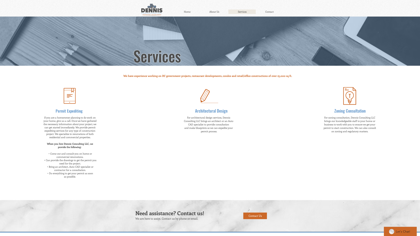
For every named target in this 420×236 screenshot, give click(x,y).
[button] (69, 197)
